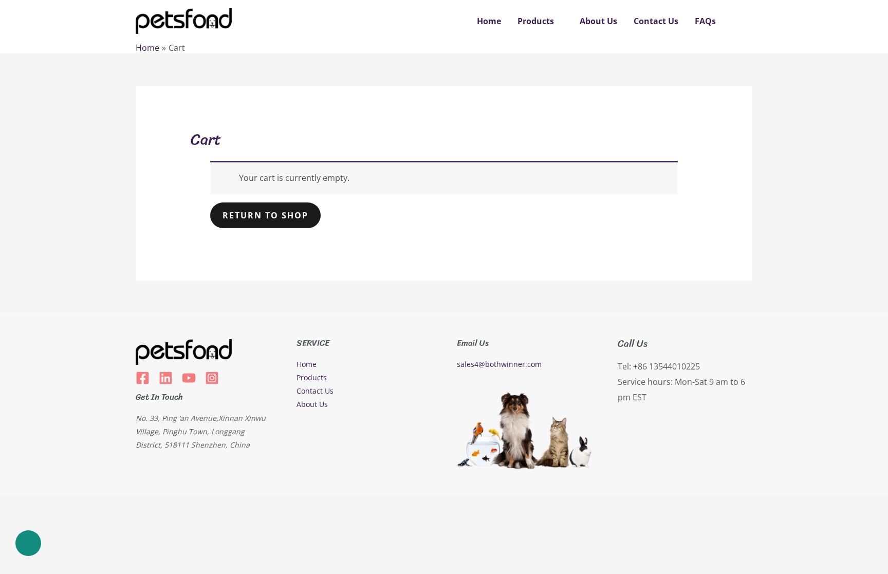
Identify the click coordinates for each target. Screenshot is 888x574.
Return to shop (265, 215)
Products (535, 21)
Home (489, 21)
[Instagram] (212, 378)
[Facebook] (143, 378)
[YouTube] (189, 378)
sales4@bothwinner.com (499, 364)
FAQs (705, 21)
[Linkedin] (166, 378)
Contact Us (656, 21)
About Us (598, 21)
